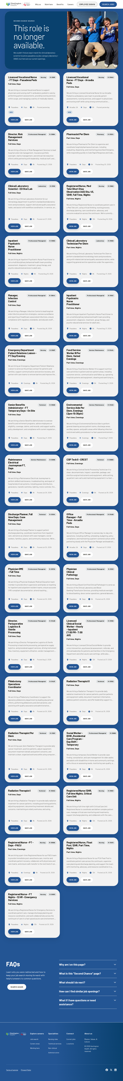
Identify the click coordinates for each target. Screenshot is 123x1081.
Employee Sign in (87, 4)
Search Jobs (108, 4)
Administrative (53, 1053)
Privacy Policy (26, 1070)
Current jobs (70, 1039)
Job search (34, 1039)
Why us (38, 4)
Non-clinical (52, 1048)
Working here (35, 1048)
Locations (70, 1044)
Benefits (60, 4)
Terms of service (12, 1070)
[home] (18, 4)
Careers (70, 4)
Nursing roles (53, 1039)
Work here (49, 4)
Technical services (54, 1044)
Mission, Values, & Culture (90, 1040)
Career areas (35, 1044)
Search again (16, 987)
